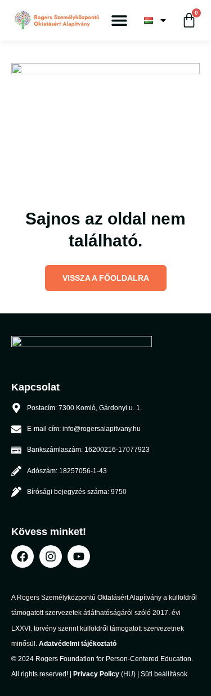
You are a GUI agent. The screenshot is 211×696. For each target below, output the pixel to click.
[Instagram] (50, 556)
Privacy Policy (96, 674)
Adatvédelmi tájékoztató (77, 644)
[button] (119, 20)
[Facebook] (22, 556)
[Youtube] (79, 556)
